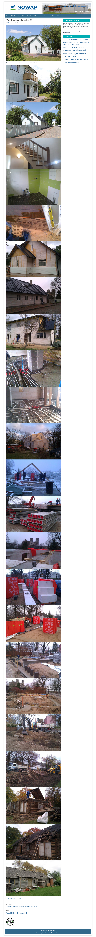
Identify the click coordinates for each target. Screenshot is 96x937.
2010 (84, 40)
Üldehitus (29, 15)
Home (7, 15)
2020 (87, 42)
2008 (77, 40)
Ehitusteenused (37, 15)
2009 (81, 40)
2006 (70, 40)
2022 (69, 44)
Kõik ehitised (83, 47)
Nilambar (58, 933)
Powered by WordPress (42, 933)
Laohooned (67, 50)
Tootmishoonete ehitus (49, 15)
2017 (78, 42)
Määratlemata (67, 53)
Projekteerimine (21, 15)
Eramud (16, 898)
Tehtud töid (59, 15)
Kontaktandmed (68, 15)
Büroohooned (68, 47)
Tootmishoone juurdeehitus (75, 59)
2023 (73, 44)
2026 (83, 45)
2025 (80, 45)
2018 (81, 42)
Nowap (20, 23)
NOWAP (13, 15)
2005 (67, 40)
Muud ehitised (79, 50)
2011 (87, 40)
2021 (65, 44)
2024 (77, 45)
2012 (65, 42)
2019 (84, 42)
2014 (12, 898)
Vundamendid (75, 62)
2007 (74, 40)
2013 (9, 898)
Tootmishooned (70, 56)
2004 (64, 40)
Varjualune (67, 62)
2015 (75, 42)
